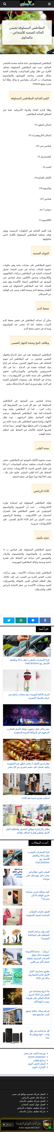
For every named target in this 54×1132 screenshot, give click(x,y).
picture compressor (36, 1057)
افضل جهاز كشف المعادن (33, 1104)
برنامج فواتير (39, 1060)
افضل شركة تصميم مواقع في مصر (28, 1094)
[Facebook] (45, 620)
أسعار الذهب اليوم (36, 1063)
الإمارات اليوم (38, 1067)
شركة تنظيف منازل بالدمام (32, 1111)
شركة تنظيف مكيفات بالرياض (31, 1108)
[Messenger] (33, 620)
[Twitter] (9, 620)
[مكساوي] (27, 3)
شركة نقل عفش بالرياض (33, 1097)
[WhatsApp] (21, 620)
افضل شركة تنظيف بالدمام (32, 1101)
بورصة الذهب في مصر (34, 1053)
